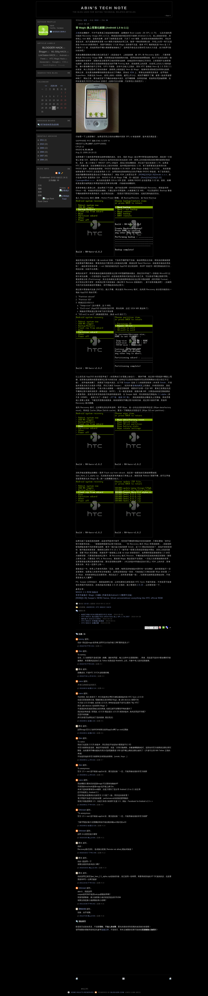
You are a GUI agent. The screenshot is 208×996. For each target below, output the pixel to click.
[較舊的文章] (77, 979)
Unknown (82, 810)
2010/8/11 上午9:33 (88, 760)
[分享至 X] (151, 627)
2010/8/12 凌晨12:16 (88, 825)
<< (46, 86)
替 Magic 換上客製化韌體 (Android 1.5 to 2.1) (102, 27)
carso (81, 681)
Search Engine (48, 65)
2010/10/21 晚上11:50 (89, 868)
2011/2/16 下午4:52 (88, 883)
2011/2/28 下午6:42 (88, 904)
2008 (42, 152)
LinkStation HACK (46, 55)
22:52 (86, 603)
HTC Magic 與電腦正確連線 (92, 621)
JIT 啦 (113, 397)
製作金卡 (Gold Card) (91, 619)
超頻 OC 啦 (123, 397)
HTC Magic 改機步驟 (90, 623)
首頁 (85, 20)
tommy (81, 639)
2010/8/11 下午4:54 (88, 805)
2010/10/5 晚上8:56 (88, 837)
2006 (42, 160)
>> (61, 86)
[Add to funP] (160, 627)
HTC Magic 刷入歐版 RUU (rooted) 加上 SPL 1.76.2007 (105, 616)
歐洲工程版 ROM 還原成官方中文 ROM (96, 614)
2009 (42, 148)
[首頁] (123, 979)
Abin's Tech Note (104, 8)
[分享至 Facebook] (154, 627)
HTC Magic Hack (103, 607)
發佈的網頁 (137, 385)
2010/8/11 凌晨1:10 (88, 721)
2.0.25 (140, 585)
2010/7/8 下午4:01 (87, 646)
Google (55, 62)
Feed (42, 59)
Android (90, 607)
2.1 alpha (162, 394)
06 (107, 20)
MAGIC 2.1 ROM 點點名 (87, 592)
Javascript (44, 62)
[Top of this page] (170, 627)
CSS (64, 62)
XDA (132, 72)
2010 (96, 20)
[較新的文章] (170, 979)
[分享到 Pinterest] (156, 627)
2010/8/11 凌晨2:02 (88, 733)
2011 (42, 140)
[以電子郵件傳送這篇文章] (146, 627)
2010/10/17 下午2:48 (88, 853)
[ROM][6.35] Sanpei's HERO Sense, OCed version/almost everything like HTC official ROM (119, 598)
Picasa (60, 65)
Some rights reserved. (82, 992)
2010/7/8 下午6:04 (87, 664)
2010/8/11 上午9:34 (88, 775)
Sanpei (127, 383)
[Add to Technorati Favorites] (164, 627)
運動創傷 (82, 909)
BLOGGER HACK (52, 47)
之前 (78, 33)
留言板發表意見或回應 (49, 124)
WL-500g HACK (58, 51)
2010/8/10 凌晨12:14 (88, 688)
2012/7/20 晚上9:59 (88, 916)
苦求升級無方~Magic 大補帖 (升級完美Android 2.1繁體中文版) (104, 595)
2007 (42, 156)
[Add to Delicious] (167, 627)
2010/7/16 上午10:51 (88, 676)
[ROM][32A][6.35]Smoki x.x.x (153, 175)
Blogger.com (117, 992)
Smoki (163, 383)
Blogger (43, 51)
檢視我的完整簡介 (59, 31)
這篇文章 (105, 930)
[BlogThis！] (148, 627)
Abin (80, 651)
